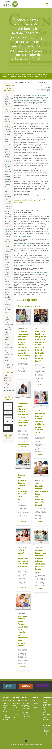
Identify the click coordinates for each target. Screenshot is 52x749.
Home (3, 74)
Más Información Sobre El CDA (6, 711)
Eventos (5, 707)
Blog (14, 717)
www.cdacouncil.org (25, 236)
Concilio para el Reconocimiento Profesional (26, 99)
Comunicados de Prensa (6, 718)
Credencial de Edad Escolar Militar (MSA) (25, 712)
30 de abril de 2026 (22, 613)
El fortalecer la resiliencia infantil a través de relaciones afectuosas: (40, 561)
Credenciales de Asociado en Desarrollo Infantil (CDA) (26, 706)
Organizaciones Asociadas (26, 717)
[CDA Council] (10, 4)
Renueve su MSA (35, 708)
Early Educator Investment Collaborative (36, 95)
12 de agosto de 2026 (22, 328)
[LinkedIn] (31, 299)
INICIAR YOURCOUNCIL (9, 686)
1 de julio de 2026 (21, 400)
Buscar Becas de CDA (16, 704)
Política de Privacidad (14, 744)
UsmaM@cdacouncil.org (43, 89)
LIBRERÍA (42, 685)
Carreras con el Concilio (6, 704)
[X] (28, 299)
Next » (40, 673)
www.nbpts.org (36, 294)
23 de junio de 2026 (39, 410)
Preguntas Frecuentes (16, 713)
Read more (23, 375)
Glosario (5, 715)
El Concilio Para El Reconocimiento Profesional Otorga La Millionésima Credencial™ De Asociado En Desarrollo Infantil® (9, 234)
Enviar (7, 428)
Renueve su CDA (35, 704)
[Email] (35, 299)
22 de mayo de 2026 (22, 547)
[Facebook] (24, 299)
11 (36, 673)
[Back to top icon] (26, 741)
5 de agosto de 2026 (39, 328)
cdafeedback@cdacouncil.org (12, 390)
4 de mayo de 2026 (39, 547)
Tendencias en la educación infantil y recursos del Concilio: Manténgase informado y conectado (23, 414)
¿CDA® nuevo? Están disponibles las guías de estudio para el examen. (23, 558)
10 (33, 673)
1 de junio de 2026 (39, 480)
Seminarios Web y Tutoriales (15, 709)
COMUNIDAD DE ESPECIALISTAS (26, 686)
